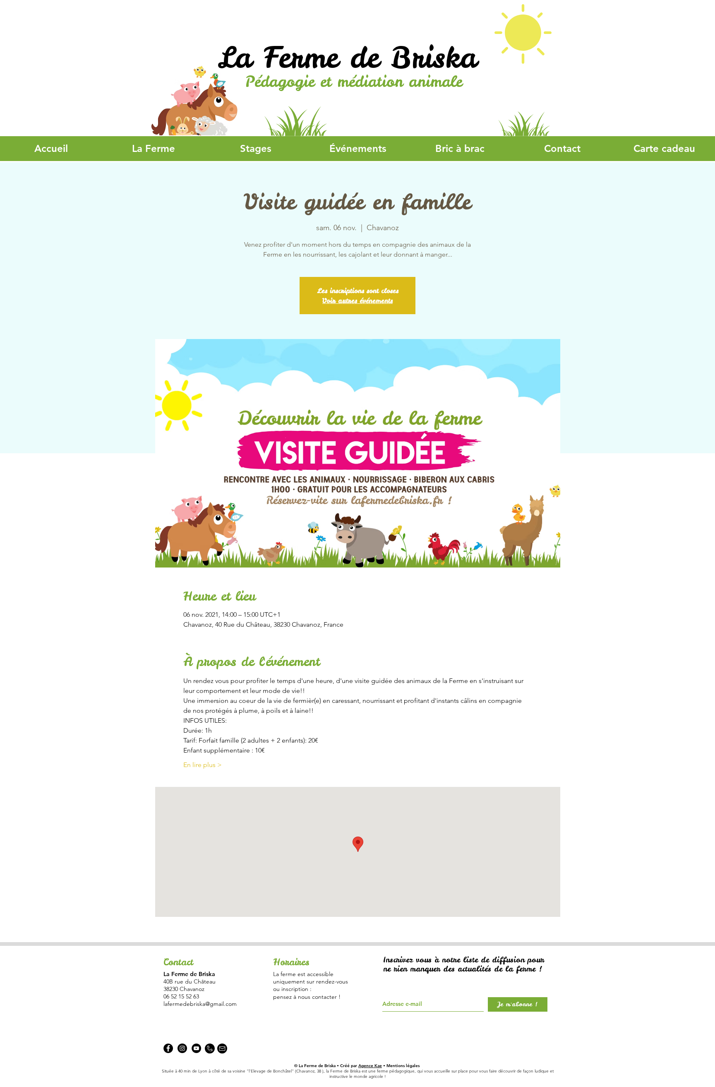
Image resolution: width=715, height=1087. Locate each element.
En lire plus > (202, 765)
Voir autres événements (357, 300)
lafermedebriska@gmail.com (200, 1004)
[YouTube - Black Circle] (196, 1048)
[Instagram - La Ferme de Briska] (182, 1048)
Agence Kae (370, 1065)
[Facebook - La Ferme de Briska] (168, 1048)
